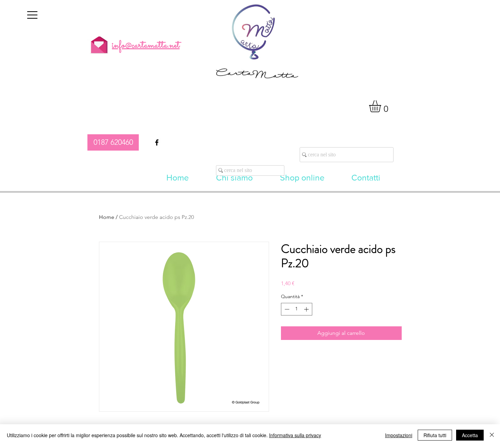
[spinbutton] (296, 309)
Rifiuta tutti (434, 435)
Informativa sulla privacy (295, 435)
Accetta (470, 435)
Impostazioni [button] (398, 435)
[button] (32, 15)
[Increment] (307, 309)
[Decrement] (286, 309)
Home (106, 217)
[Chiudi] (492, 435)
